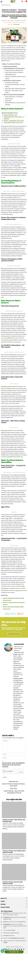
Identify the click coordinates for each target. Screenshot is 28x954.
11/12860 (5, 942)
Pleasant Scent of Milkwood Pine (14, 70)
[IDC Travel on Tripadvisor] (15, 949)
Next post (13, 788)
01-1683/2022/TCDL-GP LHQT (17, 938)
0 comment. (16, 24)
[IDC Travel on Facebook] (17, 949)
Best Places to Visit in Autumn (12, 80)
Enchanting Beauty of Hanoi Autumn (14, 68)
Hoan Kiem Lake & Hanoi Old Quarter (15, 88)
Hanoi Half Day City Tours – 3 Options (14, 118)
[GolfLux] (8, 949)
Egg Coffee (8, 100)
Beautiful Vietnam (6, 5)
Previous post (13, 781)
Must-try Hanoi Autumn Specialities (14, 94)
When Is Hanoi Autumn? (10, 66)
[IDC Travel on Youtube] (19, 949)
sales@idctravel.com (8, 935)
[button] (14, 897)
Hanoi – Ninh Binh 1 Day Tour (14, 120)
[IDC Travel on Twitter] (21, 949)
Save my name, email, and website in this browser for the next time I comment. (13, 765)
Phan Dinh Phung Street (11, 82)
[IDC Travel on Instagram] (23, 949)
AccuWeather (12, 175)
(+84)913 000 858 (14, 933)
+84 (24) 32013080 (10, 930)
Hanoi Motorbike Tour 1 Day (13, 122)
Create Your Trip (13, 634)
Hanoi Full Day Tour (10, 115)
